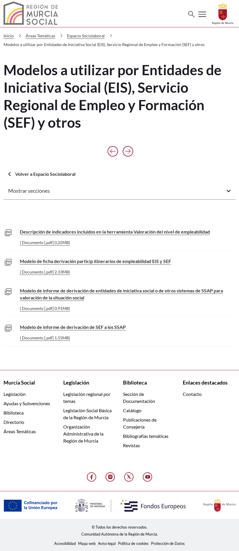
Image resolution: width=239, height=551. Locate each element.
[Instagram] (110, 477)
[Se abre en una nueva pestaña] (222, 13)
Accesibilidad (65, 543)
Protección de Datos (168, 543)
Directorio (13, 422)
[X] (128, 477)
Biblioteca (13, 412)
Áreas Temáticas (19, 431)
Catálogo (132, 410)
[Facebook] (91, 477)
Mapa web (87, 543)
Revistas (131, 445)
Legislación (14, 394)
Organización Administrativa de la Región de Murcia (83, 433)
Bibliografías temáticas (145, 436)
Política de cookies (133, 543)
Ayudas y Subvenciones (26, 403)
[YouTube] (147, 477)
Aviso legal (107, 543)
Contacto (192, 394)
